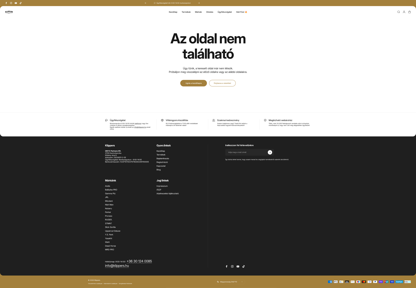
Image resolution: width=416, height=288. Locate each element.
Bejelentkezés (163, 158)
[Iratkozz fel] (270, 152)
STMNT (108, 223)
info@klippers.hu (140, 127)
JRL (107, 197)
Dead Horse (110, 246)
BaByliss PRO (111, 190)
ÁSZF (159, 190)
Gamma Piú (110, 193)
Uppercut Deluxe (112, 231)
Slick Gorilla (110, 227)
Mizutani (109, 201)
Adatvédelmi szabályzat (110, 283)
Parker (108, 212)
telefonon (138, 123)
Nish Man (109, 205)
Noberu (108, 208)
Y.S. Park (109, 234)
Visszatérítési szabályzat (95, 283)
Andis (107, 186)
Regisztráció (162, 162)
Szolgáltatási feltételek (125, 283)
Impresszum (162, 186)
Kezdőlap (161, 151)
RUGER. (108, 219)
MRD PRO (109, 249)
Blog (159, 170)
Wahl (107, 242)
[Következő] (199, 3)
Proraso (108, 216)
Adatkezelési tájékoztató (168, 193)
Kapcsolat (161, 166)
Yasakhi (108, 238)
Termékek (161, 155)
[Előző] (145, 3)
